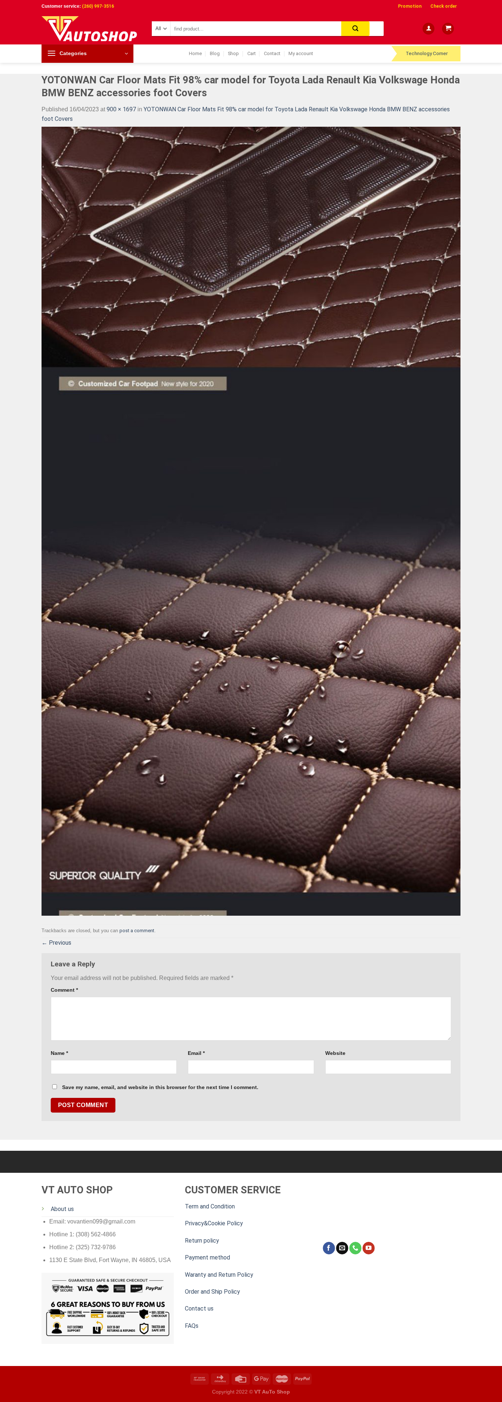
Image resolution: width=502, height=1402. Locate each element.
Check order (443, 6)
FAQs (191, 1325)
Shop (233, 53)
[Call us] (355, 1248)
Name (59, 1053)
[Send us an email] (342, 1248)
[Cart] (448, 29)
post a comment (136, 930)
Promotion (410, 6)
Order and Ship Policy (212, 1291)
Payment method (207, 1257)
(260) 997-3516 (98, 6)
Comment (64, 990)
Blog (215, 53)
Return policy (202, 1240)
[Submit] (355, 28)
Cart (251, 53)
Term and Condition (210, 1206)
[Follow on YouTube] (368, 1248)
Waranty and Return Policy (219, 1274)
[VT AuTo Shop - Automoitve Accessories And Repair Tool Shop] (91, 28)
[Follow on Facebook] (329, 1248)
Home (195, 53)
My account (300, 53)
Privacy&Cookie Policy (214, 1223)
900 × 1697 (121, 109)
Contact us (199, 1308)
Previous (56, 942)
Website (335, 1053)
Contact (272, 53)
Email (196, 1053)
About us (62, 1208)
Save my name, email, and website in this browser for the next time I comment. (160, 1087)
